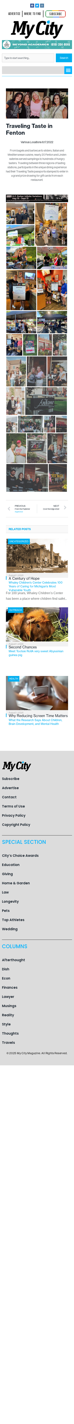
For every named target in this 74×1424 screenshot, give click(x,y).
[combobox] (28, 57)
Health (13, 678)
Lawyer (8, 996)
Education (11, 864)
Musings (9, 1005)
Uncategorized (18, 541)
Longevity (10, 901)
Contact (9, 797)
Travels (8, 1042)
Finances (10, 987)
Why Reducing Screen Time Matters (38, 719)
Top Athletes (13, 919)
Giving (7, 874)
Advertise (10, 788)
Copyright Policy (16, 824)
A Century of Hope (36, 584)
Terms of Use (13, 806)
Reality (8, 1015)
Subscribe (10, 778)
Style (6, 1024)
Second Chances (36, 651)
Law (5, 892)
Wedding (10, 929)
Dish (5, 969)
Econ (6, 978)
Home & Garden (16, 883)
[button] (68, 70)
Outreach (15, 610)
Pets (6, 910)
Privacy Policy (13, 815)
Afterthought (13, 960)
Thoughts (10, 1033)
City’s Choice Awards (20, 855)
